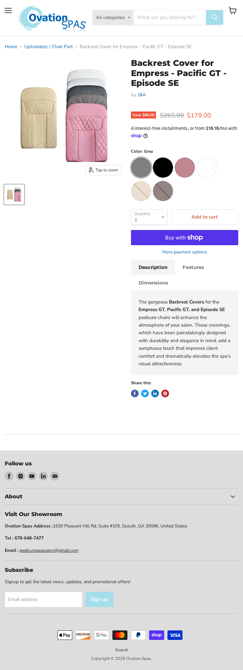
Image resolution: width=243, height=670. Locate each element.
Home (11, 46)
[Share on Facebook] (135, 393)
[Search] (214, 17)
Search (121, 650)
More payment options (184, 252)
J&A (142, 95)
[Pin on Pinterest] (165, 393)
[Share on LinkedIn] (155, 393)
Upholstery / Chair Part (48, 46)
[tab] (153, 267)
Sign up (99, 599)
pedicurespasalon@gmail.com (49, 550)
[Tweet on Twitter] (145, 393)
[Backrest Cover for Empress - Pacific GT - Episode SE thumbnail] (14, 194)
